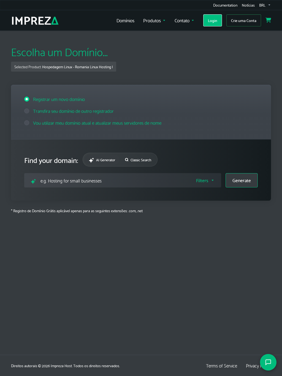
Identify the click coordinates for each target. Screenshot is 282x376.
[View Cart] (268, 20)
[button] (205, 180)
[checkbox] (231, 203)
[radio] (26, 99)
